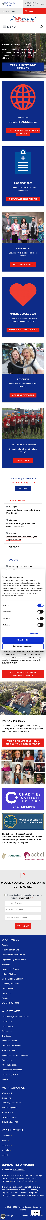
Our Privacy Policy (10, 1074)
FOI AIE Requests (9, 1065)
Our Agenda (7, 1031)
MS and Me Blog (9, 974)
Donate (32, 11)
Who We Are (11, 1011)
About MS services (23, 264)
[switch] (40, 611)
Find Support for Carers (23, 330)
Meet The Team (8, 1050)
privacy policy (25, 898)
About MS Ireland (9, 1041)
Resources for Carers (11, 1117)
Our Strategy (7, 1026)
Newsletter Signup (10, 4)
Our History (7, 1021)
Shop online (10, 11)
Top (35, 1212)
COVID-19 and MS (10, 1122)
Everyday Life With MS (11, 1103)
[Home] (23, 21)
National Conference (10, 969)
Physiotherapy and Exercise (14, 960)
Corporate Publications (11, 1046)
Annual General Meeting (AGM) (15, 1055)
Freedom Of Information (12, 1070)
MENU (11, 26)
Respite (5, 945)
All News (14, 547)
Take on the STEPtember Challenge (23, 66)
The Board (6, 1036)
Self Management (9, 1108)
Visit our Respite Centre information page (23, 674)
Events (5, 998)
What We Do (10, 939)
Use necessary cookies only (23, 646)
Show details (34, 633)
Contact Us (6, 993)
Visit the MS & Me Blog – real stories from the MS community (23, 742)
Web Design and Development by (22, 1215)
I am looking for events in (23, 478)
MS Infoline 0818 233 (35, 4)
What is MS (7, 1093)
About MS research (23, 395)
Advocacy (6, 964)
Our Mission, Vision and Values (15, 1017)
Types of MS (7, 1112)
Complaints (7, 1060)
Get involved (23, 460)
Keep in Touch (12, 1130)
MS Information (13, 1087)
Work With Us (8, 988)
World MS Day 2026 (10, 1003)
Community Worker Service (13, 955)
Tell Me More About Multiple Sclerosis (24, 132)
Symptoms (6, 1098)
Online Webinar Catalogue (13, 979)
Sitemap (5, 1079)
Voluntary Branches (10, 984)
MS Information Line (10, 950)
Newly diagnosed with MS (23, 199)
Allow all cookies (23, 640)
